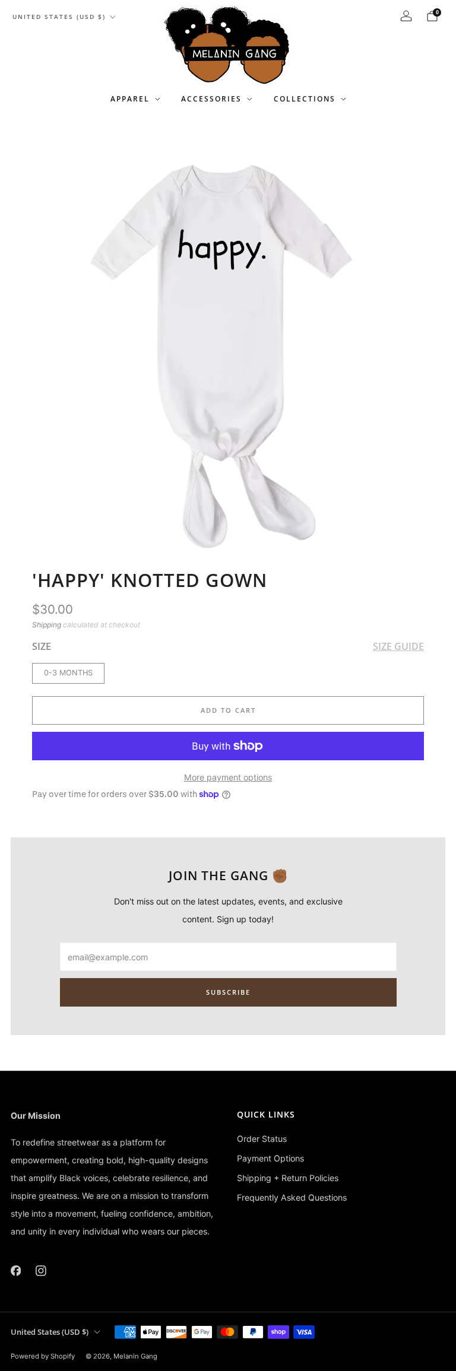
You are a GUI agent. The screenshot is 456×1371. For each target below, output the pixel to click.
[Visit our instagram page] (41, 1271)
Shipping (46, 624)
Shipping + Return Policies (287, 1178)
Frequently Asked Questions (292, 1197)
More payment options (228, 777)
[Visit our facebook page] (15, 1271)
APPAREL (130, 99)
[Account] (406, 16)
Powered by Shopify (43, 1356)
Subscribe (228, 992)
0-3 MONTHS (68, 672)
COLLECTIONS (304, 99)
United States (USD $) (59, 17)
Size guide (398, 646)
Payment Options (270, 1158)
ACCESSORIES (211, 99)
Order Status (262, 1139)
